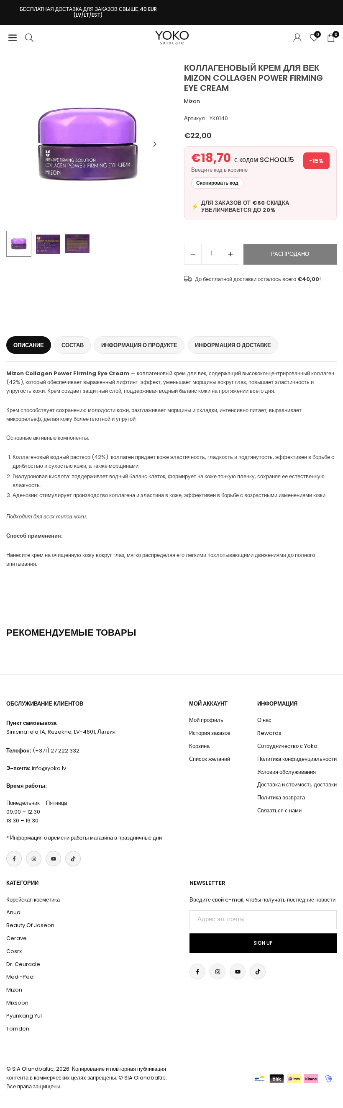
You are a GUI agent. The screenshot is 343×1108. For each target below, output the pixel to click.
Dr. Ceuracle (23, 964)
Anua (13, 912)
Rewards (269, 733)
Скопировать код (217, 182)
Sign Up (263, 943)
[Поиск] (29, 37)
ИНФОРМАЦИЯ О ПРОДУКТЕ (139, 345)
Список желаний (209, 759)
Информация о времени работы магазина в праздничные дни (86, 838)
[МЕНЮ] (12, 37)
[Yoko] (172, 37)
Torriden (17, 1029)
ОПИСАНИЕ (28, 345)
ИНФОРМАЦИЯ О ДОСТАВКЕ (233, 345)
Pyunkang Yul (24, 1016)
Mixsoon (17, 1003)
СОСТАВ (72, 345)
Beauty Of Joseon (30, 925)
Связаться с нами (279, 810)
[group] (87, 144)
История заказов (209, 733)
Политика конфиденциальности (297, 759)
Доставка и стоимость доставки (297, 784)
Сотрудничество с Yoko (287, 746)
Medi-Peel (20, 977)
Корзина (199, 746)
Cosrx (14, 951)
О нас (264, 720)
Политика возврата (281, 797)
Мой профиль (206, 720)
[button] (154, 144)
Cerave (16, 938)
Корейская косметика (33, 900)
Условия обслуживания (286, 772)
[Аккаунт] (297, 37)
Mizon (192, 101)
